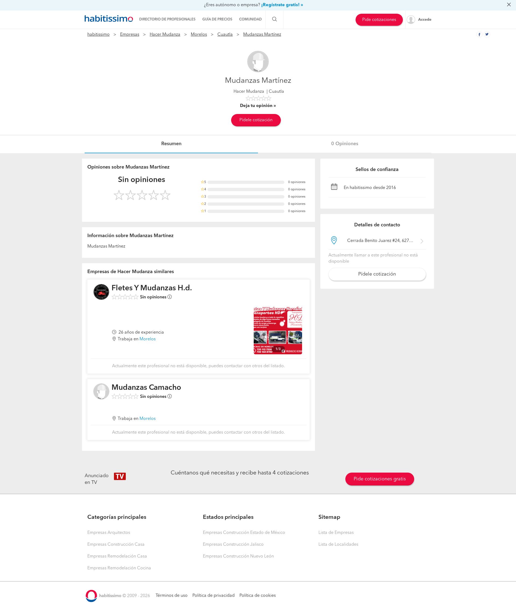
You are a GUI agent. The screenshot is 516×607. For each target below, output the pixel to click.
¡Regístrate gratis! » (282, 5)
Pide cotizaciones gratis (380, 479)
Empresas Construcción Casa (116, 544)
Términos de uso (172, 596)
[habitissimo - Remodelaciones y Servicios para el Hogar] (109, 18)
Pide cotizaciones (379, 20)
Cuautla (225, 35)
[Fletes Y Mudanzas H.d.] (101, 292)
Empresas (129, 35)
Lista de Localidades (338, 544)
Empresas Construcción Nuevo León (238, 556)
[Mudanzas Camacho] (101, 391)
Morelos (199, 35)
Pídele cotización (256, 120)
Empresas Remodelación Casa (117, 556)
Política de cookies (257, 596)
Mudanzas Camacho (146, 388)
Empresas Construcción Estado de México (244, 533)
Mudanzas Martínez (262, 35)
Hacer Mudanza (165, 35)
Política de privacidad (213, 596)
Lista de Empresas (336, 533)
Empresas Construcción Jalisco (233, 544)
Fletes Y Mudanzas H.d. (152, 288)
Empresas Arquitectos (108, 533)
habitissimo (98, 35)
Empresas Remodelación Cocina (119, 568)
